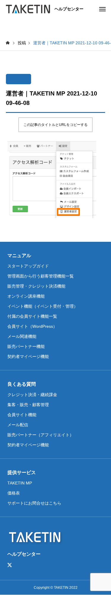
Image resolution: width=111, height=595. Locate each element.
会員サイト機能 (21, 414)
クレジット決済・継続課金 (32, 394)
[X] (9, 565)
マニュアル (19, 255)
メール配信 (17, 424)
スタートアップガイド (28, 266)
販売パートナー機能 (26, 346)
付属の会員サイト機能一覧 (32, 316)
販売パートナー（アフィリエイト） (40, 434)
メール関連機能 (21, 336)
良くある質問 (21, 384)
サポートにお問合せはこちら (34, 503)
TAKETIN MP (19, 483)
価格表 (13, 493)
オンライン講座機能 (26, 296)
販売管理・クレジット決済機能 (36, 286)
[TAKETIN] (28, 9)
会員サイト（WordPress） (32, 326)
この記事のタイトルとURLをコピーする (55, 125)
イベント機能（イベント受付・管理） (42, 306)
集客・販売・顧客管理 (28, 404)
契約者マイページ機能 (28, 356)
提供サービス (21, 472)
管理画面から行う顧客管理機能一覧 (40, 276)
